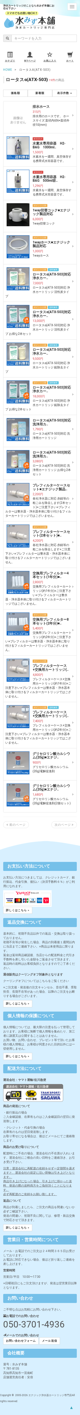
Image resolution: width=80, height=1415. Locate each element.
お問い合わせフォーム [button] (21, 1340)
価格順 (15, 93)
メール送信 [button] (49, 1340)
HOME (7, 69)
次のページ (63, 824)
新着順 (39, 93)
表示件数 (63, 93)
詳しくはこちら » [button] (17, 910)
